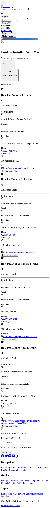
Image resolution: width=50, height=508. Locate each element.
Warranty (20, 494)
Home (4, 467)
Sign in (5, 17)
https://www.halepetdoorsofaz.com (18, 168)
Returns (35, 494)
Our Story (9, 470)
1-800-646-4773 (8, 442)
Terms (17, 505)
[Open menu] (3, 3)
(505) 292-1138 (10, 403)
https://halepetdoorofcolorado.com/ (18, 252)
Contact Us (6, 452)
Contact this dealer (9, 171)
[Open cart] (3, 14)
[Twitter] (6, 457)
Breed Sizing (18, 480)
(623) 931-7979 (10, 151)
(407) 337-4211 (10, 319)
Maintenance (27, 483)
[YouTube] (14, 457)
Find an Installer (8, 36)
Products (20, 467)
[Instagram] (10, 457)
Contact (8, 30)
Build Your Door (8, 33)
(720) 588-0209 (10, 235)
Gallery (17, 470)
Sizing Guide (7, 480)
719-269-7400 (13, 438)
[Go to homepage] (7, 6)
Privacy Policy (7, 505)
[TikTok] (17, 457)
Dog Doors (11, 467)
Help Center (6, 494)
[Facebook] (2, 457)
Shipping (28, 494)
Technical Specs (31, 480)
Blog (3, 30)
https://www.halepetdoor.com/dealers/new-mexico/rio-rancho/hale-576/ (21, 422)
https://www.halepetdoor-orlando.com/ (20, 336)
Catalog (5, 23)
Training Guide (15, 483)
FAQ (14, 494)
